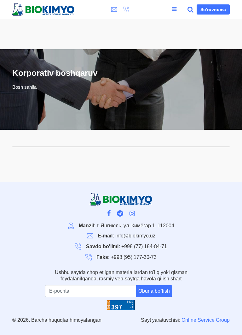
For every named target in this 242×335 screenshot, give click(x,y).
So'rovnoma (213, 9)
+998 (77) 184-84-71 (144, 246)
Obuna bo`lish (154, 291)
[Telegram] (120, 214)
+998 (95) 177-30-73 (134, 257)
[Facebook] (109, 214)
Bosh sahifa (24, 87)
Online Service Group (206, 320)
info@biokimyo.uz (135, 235)
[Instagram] (132, 214)
